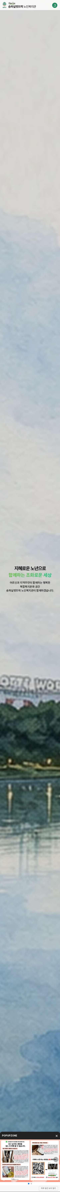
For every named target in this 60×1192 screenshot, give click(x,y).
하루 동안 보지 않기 (48, 1188)
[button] (4, 1159)
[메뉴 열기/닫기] (54, 5)
